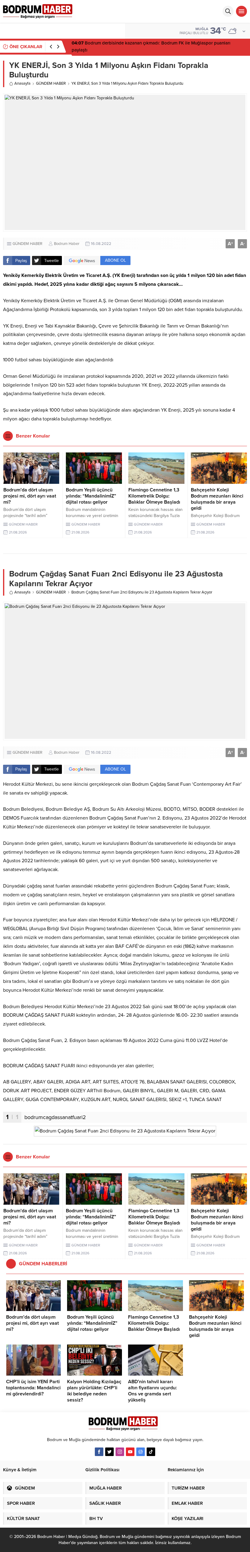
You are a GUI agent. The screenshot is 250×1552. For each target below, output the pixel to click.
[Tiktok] (151, 1451)
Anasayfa (22, 83)
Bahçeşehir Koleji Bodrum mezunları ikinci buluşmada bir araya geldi (217, 499)
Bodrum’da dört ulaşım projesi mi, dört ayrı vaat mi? (29, 496)
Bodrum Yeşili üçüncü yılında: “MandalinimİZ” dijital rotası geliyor (91, 496)
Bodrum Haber (66, 243)
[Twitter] (109, 1451)
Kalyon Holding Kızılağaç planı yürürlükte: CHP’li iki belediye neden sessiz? (94, 1391)
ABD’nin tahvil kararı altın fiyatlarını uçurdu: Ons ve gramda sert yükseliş (152, 1391)
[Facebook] (99, 1451)
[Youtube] (130, 1451)
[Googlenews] (140, 1451)
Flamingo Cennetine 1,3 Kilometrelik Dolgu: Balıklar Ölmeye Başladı (154, 496)
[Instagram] (120, 1451)
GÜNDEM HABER (51, 83)
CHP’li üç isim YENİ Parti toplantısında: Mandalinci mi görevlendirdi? (33, 1388)
